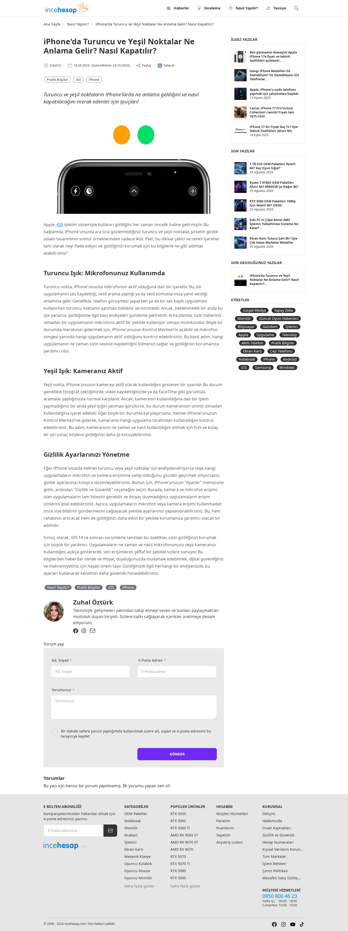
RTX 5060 (178, 820)
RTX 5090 (178, 877)
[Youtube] (292, 924)
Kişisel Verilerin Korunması (282, 849)
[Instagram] (83, 630)
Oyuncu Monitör (138, 877)
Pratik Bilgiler (57, 79)
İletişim (268, 813)
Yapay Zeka (283, 310)
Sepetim (223, 835)
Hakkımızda (272, 820)
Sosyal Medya (254, 310)
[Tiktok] (301, 924)
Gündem (270, 326)
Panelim (223, 820)
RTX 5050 (178, 813)
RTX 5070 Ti (180, 863)
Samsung (263, 367)
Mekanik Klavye (137, 856)
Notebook (247, 359)
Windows (287, 367)
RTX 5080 (178, 870)
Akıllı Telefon (252, 342)
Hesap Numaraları (278, 842)
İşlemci (292, 326)
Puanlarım (225, 827)
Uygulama (265, 334)
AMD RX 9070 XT (184, 842)
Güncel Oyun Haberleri (278, 318)
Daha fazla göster (139, 886)
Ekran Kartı (252, 351)
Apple (243, 334)
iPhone (94, 79)
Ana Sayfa (52, 24)
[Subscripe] (110, 830)
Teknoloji (289, 334)
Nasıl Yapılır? (247, 8)
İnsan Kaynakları (276, 827)
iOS (78, 79)
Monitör (244, 318)
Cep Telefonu (281, 351)
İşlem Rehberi (274, 863)
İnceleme (212, 8)
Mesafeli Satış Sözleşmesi (282, 877)
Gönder (177, 754)
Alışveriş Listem (229, 842)
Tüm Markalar (274, 856)
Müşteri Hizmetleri (232, 813)
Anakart (131, 835)
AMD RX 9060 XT (184, 835)
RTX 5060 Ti (180, 827)
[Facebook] (75, 630)
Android (290, 359)
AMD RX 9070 (181, 849)
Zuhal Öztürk (93, 602)
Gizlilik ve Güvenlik (278, 835)
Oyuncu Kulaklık (138, 863)
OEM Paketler (135, 813)
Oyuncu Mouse (137, 870)
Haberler (181, 8)
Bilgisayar (246, 326)
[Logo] (67, 8)
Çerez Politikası (275, 870)
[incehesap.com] (80, 846)
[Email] (92, 631)
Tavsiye (279, 8)
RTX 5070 (178, 856)
